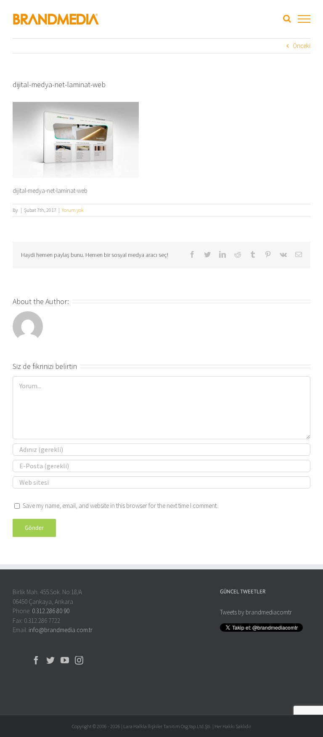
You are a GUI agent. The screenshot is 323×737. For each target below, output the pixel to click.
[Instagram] (79, 660)
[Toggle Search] (287, 18)
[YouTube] (65, 660)
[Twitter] (50, 660)
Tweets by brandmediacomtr (256, 612)
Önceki (301, 46)
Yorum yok (73, 210)
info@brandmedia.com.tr (61, 630)
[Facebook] (36, 660)
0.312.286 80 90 (50, 611)
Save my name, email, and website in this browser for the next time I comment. (120, 506)
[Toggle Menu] (304, 19)
